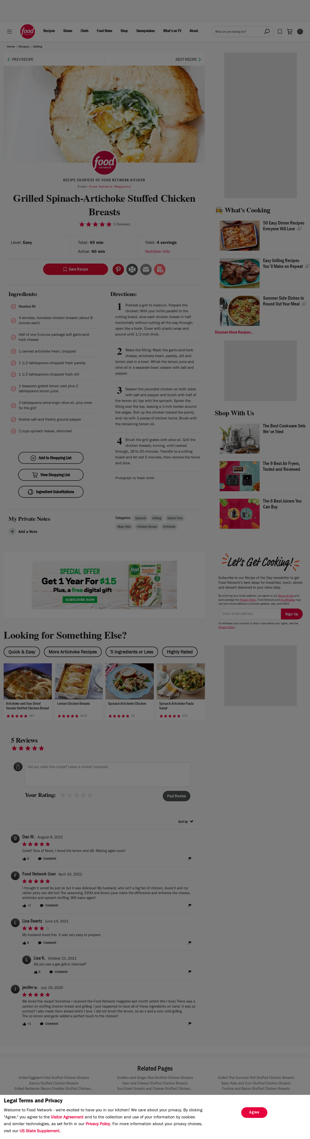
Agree (254, 1113)
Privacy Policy (98, 1124)
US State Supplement (40, 1131)
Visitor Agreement (67, 1117)
